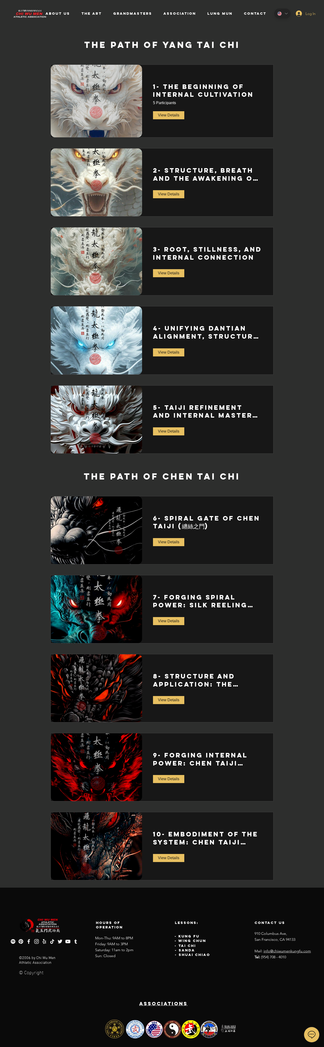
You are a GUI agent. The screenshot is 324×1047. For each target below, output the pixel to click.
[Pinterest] (21, 941)
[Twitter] (60, 941)
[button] (58, 13)
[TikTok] (52, 941)
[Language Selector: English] (282, 13)
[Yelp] (44, 941)
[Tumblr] (76, 941)
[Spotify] (13, 941)
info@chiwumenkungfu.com (287, 951)
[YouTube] (68, 941)
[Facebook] (29, 941)
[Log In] (295, 13)
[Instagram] (36, 941)
